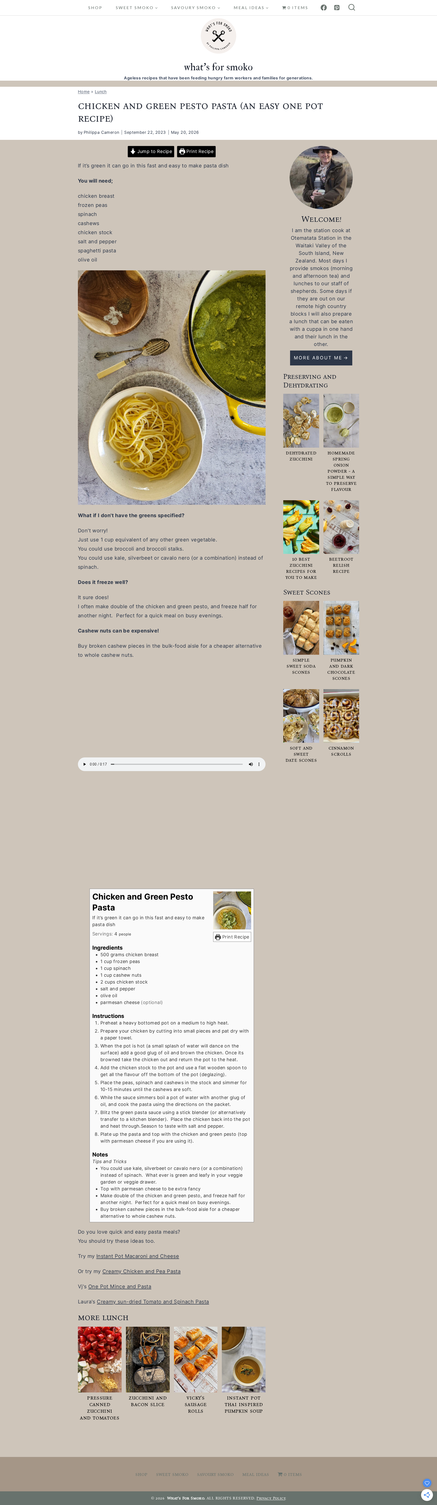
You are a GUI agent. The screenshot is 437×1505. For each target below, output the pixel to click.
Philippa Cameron (101, 132)
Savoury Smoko (215, 1474)
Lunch (101, 91)
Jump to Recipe (154, 151)
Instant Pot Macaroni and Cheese (137, 1256)
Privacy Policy (270, 1498)
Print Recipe (199, 151)
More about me (318, 357)
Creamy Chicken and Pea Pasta (141, 1271)
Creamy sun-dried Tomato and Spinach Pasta (153, 1302)
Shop (95, 7)
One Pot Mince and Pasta (119, 1286)
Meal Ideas (255, 1474)
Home (84, 91)
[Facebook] (324, 8)
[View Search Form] (352, 8)
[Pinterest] (337, 8)
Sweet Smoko (172, 1474)
